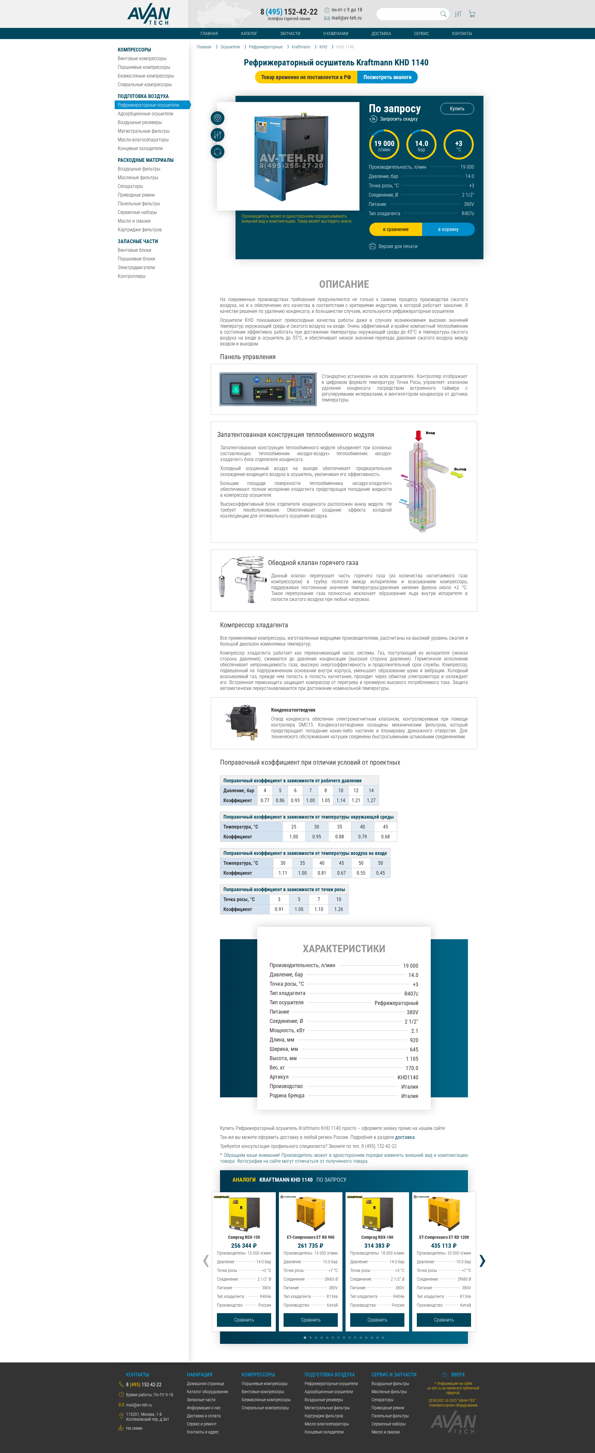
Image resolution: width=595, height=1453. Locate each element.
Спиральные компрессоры (145, 84)
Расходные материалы (146, 160)
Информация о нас (204, 1407)
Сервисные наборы (137, 212)
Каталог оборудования (207, 1391)
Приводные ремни (136, 195)
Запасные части (138, 241)
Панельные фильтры (139, 204)
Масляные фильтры (138, 177)
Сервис (421, 33)
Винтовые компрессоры (142, 58)
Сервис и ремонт (202, 1423)
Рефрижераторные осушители (148, 105)
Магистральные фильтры (144, 131)
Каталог (249, 33)
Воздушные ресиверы (140, 122)
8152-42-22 (289, 12)
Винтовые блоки (134, 250)
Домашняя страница (205, 1383)
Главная (209, 33)
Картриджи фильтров (140, 230)
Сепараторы (130, 186)
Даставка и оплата (204, 1415)
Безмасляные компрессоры (146, 76)
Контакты (462, 33)
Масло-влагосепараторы (143, 140)
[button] (305, 1337)
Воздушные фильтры (139, 169)
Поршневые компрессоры (144, 67)
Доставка (381, 33)
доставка (405, 1137)
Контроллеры (131, 276)
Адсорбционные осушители (145, 114)
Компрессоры (134, 50)
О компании (335, 33)
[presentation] (205, 1258)
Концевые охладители (140, 148)
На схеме (134, 1428)
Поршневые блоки (136, 259)
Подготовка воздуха (143, 96)
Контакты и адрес (202, 1431)
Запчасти (290, 33)
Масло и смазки (134, 221)
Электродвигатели (136, 267)
